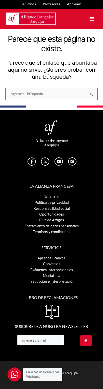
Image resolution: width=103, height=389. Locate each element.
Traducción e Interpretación (51, 281)
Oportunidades (51, 214)
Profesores (51, 4)
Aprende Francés (52, 258)
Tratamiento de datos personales (51, 226)
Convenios (51, 264)
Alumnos (29, 4)
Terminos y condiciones (51, 232)
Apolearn (74, 4)
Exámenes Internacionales (51, 270)
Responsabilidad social (52, 208)
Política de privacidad (51, 202)
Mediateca (51, 275)
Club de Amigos (51, 220)
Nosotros (52, 196)
